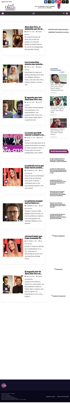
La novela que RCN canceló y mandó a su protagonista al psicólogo (36, 134)
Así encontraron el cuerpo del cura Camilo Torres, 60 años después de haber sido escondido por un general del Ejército (58, 193)
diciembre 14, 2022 (32, 170)
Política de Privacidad (63, 396)
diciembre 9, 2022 (31, 241)
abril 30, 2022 (30, 276)
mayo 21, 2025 (30, 67)
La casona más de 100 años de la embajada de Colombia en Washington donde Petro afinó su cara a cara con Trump (58, 216)
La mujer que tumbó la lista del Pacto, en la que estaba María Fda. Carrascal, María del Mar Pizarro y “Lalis (58, 170)
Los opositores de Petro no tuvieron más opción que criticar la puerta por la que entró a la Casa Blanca (58, 182)
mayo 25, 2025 (30, 31)
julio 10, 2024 (30, 102)
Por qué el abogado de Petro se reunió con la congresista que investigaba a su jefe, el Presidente (58, 160)
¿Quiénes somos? (50, 396)
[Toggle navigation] (33, 13)
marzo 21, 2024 (30, 137)
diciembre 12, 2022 (32, 205)
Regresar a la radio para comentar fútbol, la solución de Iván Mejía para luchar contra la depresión (58, 205)
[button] (63, 13)
